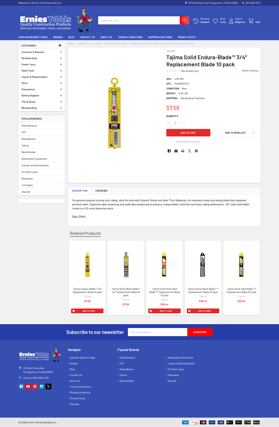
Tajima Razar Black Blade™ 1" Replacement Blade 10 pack (203, 290)
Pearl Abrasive (29, 125)
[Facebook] (169, 151)
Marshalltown (28, 138)
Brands (57, 37)
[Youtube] (28, 386)
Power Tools (28, 64)
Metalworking (29, 58)
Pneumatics (28, 89)
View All (25, 191)
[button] (235, 132)
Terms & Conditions (130, 37)
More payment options (188, 141)
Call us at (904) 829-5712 (36, 377)
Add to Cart (89, 311)
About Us (106, 37)
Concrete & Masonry (32, 52)
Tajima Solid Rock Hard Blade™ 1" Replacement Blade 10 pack (164, 292)
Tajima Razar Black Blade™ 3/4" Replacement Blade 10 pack (125, 292)
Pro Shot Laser (29, 171)
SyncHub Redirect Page (32, 37)
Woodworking (29, 107)
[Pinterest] (196, 151)
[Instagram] (42, 386)
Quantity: (172, 116)
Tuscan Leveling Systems (35, 165)
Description (79, 190)
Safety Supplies (30, 95)
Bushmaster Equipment (34, 158)
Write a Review (250, 70)
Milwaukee (27, 178)
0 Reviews (101, 190)
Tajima (25, 145)
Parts (24, 83)
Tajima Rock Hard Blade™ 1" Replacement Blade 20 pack (242, 290)
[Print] (183, 151)
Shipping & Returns (160, 37)
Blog (71, 37)
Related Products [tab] (85, 233)
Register (240, 21)
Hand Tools (27, 70)
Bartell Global (28, 152)
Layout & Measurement (34, 76)
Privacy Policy (187, 37)
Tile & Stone (28, 101)
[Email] (176, 151)
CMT (23, 132)
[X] (189, 151)
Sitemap (74, 404)
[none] (116, 110)
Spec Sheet (78, 216)
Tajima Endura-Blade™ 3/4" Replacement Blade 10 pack (87, 290)
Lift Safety (27, 185)
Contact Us (87, 37)
